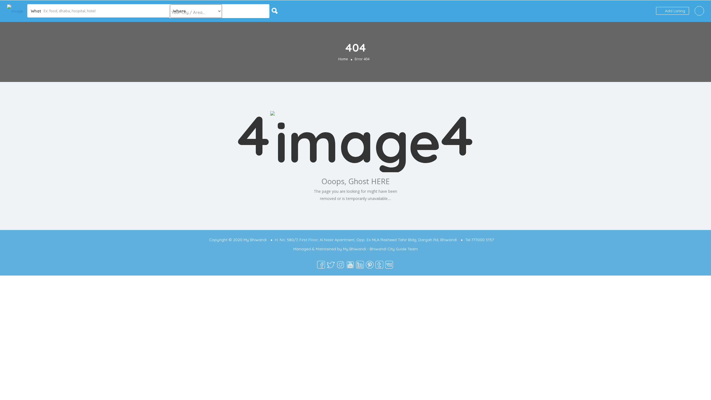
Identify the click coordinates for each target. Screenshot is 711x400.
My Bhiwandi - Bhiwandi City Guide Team (380, 248)
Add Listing (674, 10)
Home (343, 59)
